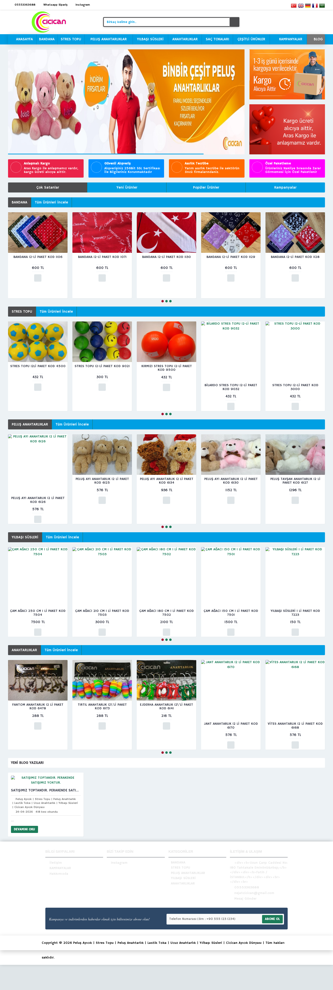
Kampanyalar (285, 187)
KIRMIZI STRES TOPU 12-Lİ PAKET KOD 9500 (166, 368)
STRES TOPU (22, 311)
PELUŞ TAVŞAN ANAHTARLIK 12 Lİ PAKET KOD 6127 (295, 481)
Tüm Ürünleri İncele (51, 202)
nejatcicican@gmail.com (254, 893)
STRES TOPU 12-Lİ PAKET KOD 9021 (102, 366)
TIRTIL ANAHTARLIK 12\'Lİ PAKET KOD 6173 (102, 707)
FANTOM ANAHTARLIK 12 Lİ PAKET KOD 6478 (37, 707)
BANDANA (19, 202)
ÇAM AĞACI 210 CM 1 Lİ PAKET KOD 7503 (102, 613)
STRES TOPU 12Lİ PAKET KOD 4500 (38, 366)
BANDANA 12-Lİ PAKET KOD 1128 (295, 257)
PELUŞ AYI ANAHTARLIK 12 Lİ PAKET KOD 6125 (102, 481)
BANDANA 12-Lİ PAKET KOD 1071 (102, 257)
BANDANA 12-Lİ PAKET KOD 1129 (230, 257)
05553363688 (246, 887)
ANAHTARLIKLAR (24, 650)
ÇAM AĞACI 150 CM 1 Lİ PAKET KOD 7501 (231, 613)
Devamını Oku (24, 829)
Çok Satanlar (47, 187)
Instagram (119, 862)
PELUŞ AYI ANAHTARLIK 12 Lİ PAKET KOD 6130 (231, 481)
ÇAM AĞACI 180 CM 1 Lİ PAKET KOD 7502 (166, 613)
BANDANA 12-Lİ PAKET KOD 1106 (37, 257)
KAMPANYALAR (60, 868)
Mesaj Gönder (245, 898)
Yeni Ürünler (127, 187)
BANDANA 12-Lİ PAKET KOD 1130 (166, 257)
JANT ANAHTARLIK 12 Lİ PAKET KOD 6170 (231, 726)
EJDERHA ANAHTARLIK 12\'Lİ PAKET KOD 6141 (166, 707)
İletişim (55, 862)
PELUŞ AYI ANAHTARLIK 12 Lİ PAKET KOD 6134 (166, 481)
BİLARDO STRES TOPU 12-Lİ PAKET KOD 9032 (231, 387)
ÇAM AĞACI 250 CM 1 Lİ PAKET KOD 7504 (38, 613)
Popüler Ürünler (206, 187)
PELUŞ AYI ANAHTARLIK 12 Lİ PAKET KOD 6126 (38, 500)
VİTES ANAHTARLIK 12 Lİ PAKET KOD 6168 (295, 726)
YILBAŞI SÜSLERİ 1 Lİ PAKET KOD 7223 (295, 613)
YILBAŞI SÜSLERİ (25, 537)
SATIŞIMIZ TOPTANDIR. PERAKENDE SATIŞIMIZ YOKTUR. (46, 790)
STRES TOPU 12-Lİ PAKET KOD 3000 (295, 387)
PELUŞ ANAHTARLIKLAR (30, 424)
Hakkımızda (58, 874)
